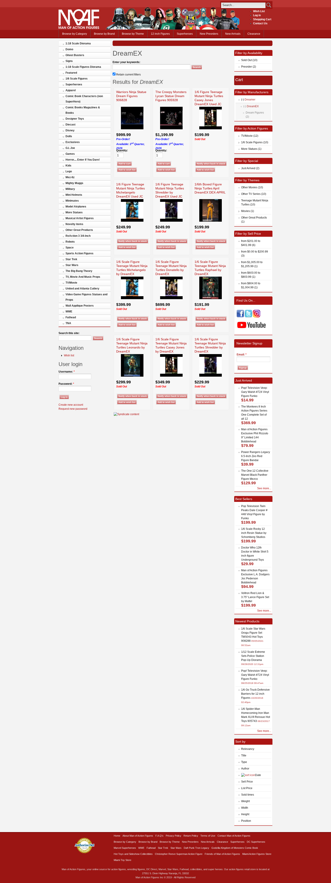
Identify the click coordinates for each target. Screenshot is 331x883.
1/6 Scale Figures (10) (254, 142)
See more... (264, 488)
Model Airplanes (76, 206)
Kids (68, 165)
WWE (69, 311)
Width (244, 807)
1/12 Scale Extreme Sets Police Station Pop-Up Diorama (253, 656)
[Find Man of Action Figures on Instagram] (256, 316)
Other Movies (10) (252, 187)
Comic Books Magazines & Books (83, 110)
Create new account (71, 404)
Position (246, 820)
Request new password (73, 408)
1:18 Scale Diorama (78, 43)
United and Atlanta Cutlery (82, 288)
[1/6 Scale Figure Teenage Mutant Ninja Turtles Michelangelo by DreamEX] (132, 298)
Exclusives (73, 142)
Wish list (69, 355)
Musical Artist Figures (80, 218)
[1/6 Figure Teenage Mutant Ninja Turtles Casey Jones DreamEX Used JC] (210, 128)
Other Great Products (79, 230)
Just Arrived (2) (250, 168)
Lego (69, 171)
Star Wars (72, 265)
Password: (66, 383)
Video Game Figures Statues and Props (86, 297)
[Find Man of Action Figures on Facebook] (240, 316)
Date (258, 775)
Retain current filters (128, 74)
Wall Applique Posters (80, 305)
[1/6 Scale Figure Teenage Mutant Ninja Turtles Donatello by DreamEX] (171, 298)
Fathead (71, 317)
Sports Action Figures (79, 253)
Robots (70, 241)
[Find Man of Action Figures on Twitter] (248, 316)
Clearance (253, 33)
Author (245, 768)
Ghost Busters (75, 55)
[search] (243, 5)
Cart (239, 79)
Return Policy (191, 835)
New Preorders (209, 33)
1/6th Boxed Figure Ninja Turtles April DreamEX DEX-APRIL (210, 188)
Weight (245, 801)
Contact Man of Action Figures (234, 835)
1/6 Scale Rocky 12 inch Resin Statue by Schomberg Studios (253, 533)
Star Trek (71, 259)
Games (70, 153)
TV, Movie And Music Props (83, 276)
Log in (257, 15)
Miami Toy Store (122, 860)
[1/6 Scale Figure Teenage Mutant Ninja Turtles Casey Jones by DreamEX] (171, 375)
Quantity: (122, 150)
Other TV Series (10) (253, 194)
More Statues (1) (251, 148)
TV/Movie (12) (249, 135)
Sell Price (247, 781)
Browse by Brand (104, 33)
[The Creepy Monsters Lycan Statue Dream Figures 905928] (171, 128)
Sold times (247, 794)
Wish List (259, 11)
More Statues (74, 212)
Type (244, 762)
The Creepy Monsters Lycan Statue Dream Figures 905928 (170, 96)
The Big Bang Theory (79, 271)
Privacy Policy (173, 835)
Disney (70, 130)
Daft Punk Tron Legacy (196, 848)
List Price (246, 788)
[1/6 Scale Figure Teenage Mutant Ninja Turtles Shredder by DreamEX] (210, 375)
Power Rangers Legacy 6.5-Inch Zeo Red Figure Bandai (255, 456)
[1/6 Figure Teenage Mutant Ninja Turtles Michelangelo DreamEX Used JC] (132, 220)
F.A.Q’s (159, 835)
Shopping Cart (262, 19)
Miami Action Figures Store (256, 854)
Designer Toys (75, 118)
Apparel (71, 90)
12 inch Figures (160, 33)
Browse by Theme (133, 33)
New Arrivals (232, 33)
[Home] (79, 28)
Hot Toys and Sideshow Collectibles (133, 854)
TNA (68, 323)
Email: (242, 354)
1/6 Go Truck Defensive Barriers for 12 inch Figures (255, 693)
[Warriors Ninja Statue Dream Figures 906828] (132, 128)
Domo (69, 49)
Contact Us (260, 23)
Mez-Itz (70, 177)
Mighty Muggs (74, 183)
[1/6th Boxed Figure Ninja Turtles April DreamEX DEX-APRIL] (210, 220)
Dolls (69, 136)
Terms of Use (207, 835)
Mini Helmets (74, 194)
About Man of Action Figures (137, 835)
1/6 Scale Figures (77, 78)
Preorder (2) (248, 66)
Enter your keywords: (126, 62)
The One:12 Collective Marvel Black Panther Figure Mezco (254, 474)
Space (70, 247)
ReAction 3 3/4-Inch (78, 235)
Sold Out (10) (249, 60)
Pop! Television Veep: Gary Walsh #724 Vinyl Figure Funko (255, 392)
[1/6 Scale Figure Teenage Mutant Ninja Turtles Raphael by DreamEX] (210, 298)
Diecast (70, 124)
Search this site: (69, 333)
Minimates (72, 200)
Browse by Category (74, 33)
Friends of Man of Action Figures (222, 854)
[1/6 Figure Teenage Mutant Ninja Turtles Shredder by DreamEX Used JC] (171, 220)
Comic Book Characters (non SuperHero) (84, 99)
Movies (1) (247, 211)
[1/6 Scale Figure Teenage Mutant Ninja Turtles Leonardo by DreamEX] (132, 375)
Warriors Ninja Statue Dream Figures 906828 (131, 96)
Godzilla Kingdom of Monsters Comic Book (234, 848)
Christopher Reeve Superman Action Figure (178, 854)
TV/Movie (71, 282)
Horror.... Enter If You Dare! (83, 159)
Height (245, 814)
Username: (67, 371)
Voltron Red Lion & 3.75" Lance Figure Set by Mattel (255, 597)
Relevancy (247, 749)
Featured (71, 72)
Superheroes (185, 33)
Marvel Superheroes (125, 848)
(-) (242, 99)
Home (117, 835)
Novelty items (74, 224)
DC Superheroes (256, 841)
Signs (69, 61)
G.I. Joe (70, 148)
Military (70, 189)
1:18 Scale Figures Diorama (83, 66)
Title (243, 755)
